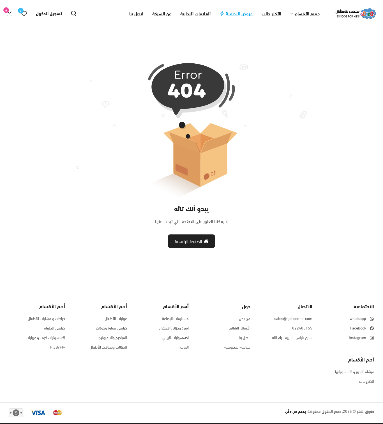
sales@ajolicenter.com (293, 318)
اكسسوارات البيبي (175, 337)
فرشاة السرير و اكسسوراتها (354, 371)
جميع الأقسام (307, 13)
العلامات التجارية (195, 13)
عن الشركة (161, 13)
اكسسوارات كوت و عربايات (45, 337)
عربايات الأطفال (116, 318)
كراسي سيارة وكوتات (111, 328)
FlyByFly (57, 347)
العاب (184, 347)
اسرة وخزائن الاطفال (174, 328)
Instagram (357, 337)
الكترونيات (366, 381)
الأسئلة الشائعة (239, 328)
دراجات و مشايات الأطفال (46, 318)
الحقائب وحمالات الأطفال (108, 347)
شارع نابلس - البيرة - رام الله (292, 337)
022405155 (302, 328)
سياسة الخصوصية (237, 347)
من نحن (244, 318)
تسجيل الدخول (49, 13)
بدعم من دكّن (295, 411)
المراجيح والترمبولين (112, 337)
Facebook (358, 328)
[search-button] (74, 13)
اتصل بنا (136, 13)
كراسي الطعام (54, 328)
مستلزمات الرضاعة (175, 318)
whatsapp (358, 318)
